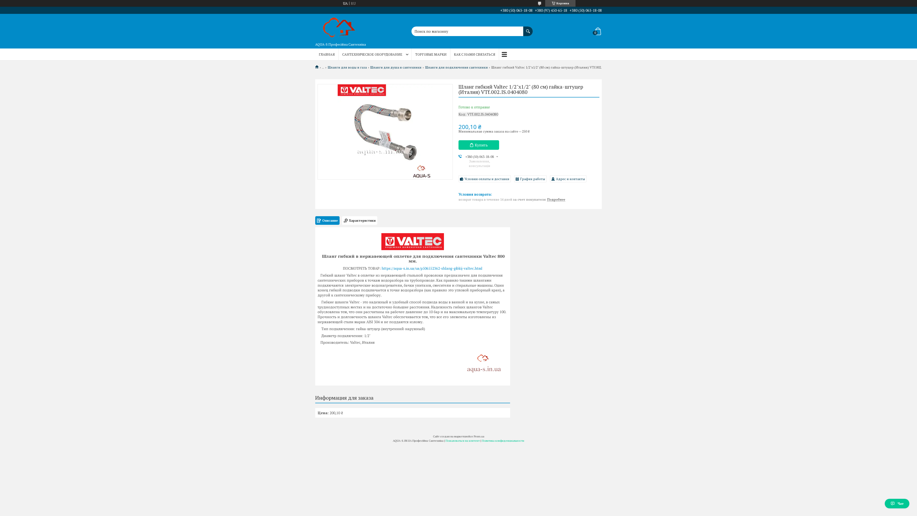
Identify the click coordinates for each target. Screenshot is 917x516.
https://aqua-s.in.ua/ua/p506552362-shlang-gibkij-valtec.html (432, 268)
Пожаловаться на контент (463, 440)
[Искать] (528, 29)
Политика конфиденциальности (503, 440)
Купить (481, 145)
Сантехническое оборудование (372, 54)
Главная (327, 54)
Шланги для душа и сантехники (395, 67)
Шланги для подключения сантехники (456, 67)
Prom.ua (479, 436)
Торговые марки (431, 54)
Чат (901, 503)
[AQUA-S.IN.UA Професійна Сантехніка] (339, 27)
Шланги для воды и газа (347, 67)
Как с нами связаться (474, 54)
